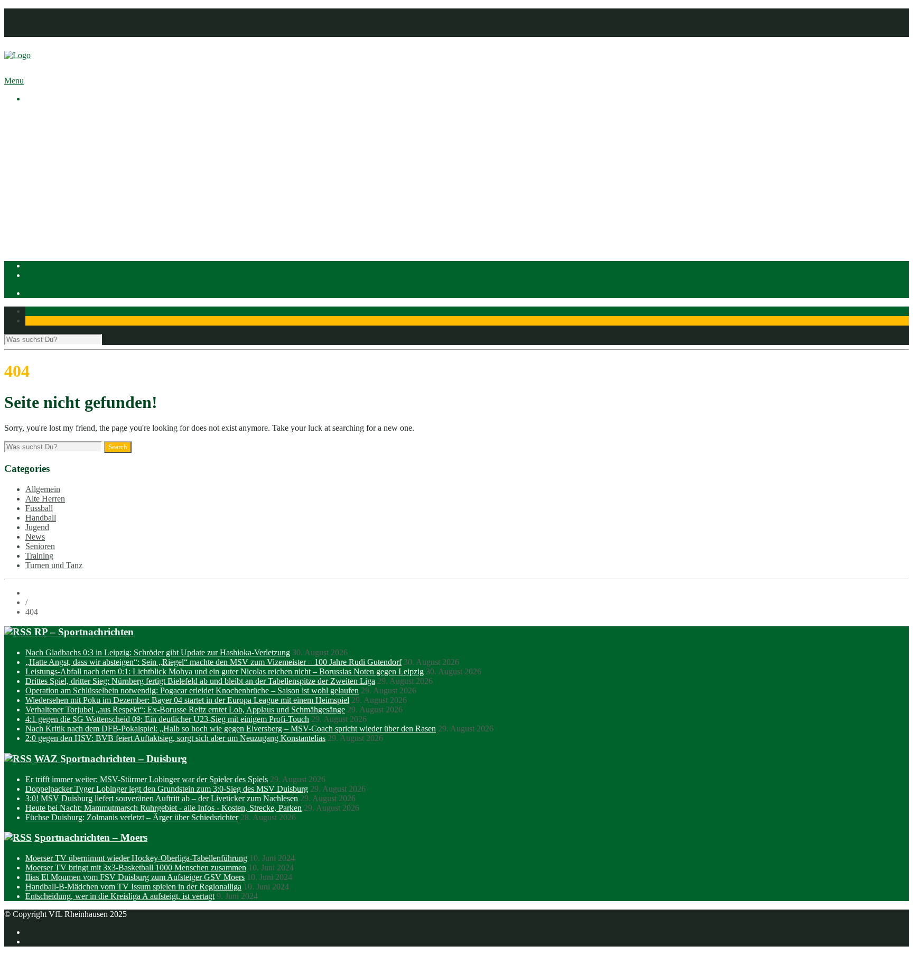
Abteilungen (46, 183)
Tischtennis (65, 221)
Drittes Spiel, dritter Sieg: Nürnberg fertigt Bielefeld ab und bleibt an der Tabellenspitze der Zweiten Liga (200, 680)
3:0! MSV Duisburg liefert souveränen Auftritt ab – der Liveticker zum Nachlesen (161, 798)
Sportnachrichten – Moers (90, 837)
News (35, 536)
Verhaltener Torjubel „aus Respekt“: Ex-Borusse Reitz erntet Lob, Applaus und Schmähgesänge (185, 709)
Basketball (63, 192)
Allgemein (42, 489)
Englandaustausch (76, 154)
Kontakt (38, 31)
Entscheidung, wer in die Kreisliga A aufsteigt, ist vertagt (120, 896)
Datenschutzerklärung (61, 22)
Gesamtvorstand (73, 145)
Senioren (40, 546)
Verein (36, 126)
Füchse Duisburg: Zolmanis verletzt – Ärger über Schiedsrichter (131, 817)
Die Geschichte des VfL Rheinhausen (109, 164)
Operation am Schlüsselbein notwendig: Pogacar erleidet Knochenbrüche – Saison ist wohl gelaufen (192, 690)
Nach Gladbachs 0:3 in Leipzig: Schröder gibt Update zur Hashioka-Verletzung (157, 652)
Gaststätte (41, 240)
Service (58, 173)
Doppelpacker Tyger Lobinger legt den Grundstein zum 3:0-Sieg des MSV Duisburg (166, 788)
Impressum (43, 12)
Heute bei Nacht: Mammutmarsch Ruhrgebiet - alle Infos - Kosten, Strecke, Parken (163, 807)
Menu (14, 80)
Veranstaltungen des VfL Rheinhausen (110, 135)
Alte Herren (45, 498)
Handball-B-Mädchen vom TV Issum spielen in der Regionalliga (133, 886)
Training (39, 555)
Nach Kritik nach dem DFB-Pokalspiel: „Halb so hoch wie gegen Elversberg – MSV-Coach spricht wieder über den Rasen (230, 728)
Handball (61, 211)
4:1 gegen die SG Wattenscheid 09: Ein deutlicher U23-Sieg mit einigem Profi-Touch (167, 719)
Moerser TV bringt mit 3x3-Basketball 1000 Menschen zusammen (135, 867)
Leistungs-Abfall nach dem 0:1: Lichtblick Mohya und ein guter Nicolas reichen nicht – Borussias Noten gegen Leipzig (224, 671)
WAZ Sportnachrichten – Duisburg (110, 758)
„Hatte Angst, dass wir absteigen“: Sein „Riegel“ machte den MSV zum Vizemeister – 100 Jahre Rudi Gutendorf (213, 661)
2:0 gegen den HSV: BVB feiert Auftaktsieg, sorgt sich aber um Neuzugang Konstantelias (175, 738)
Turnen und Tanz (53, 565)
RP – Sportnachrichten (84, 631)
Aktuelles (41, 116)
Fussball (60, 202)
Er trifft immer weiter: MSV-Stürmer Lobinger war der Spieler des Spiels (146, 779)
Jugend (37, 527)
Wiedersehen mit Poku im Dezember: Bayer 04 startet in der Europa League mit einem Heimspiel (187, 700)
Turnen (58, 230)
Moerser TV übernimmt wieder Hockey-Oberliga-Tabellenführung (136, 858)
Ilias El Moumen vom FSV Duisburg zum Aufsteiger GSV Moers (135, 877)
